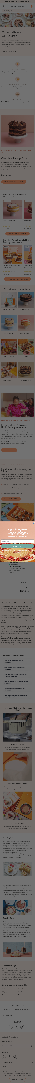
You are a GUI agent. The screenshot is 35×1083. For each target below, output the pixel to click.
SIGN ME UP (17, 546)
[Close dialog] (33, 523)
